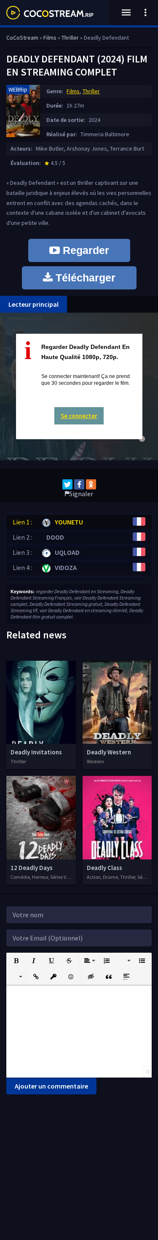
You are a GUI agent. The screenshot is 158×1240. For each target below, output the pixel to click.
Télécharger (84, 278)
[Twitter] (67, 484)
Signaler (81, 493)
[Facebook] (79, 484)
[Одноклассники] (91, 484)
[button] (16, 961)
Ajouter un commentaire (51, 1086)
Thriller (91, 91)
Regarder (84, 250)
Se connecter (79, 416)
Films (73, 91)
